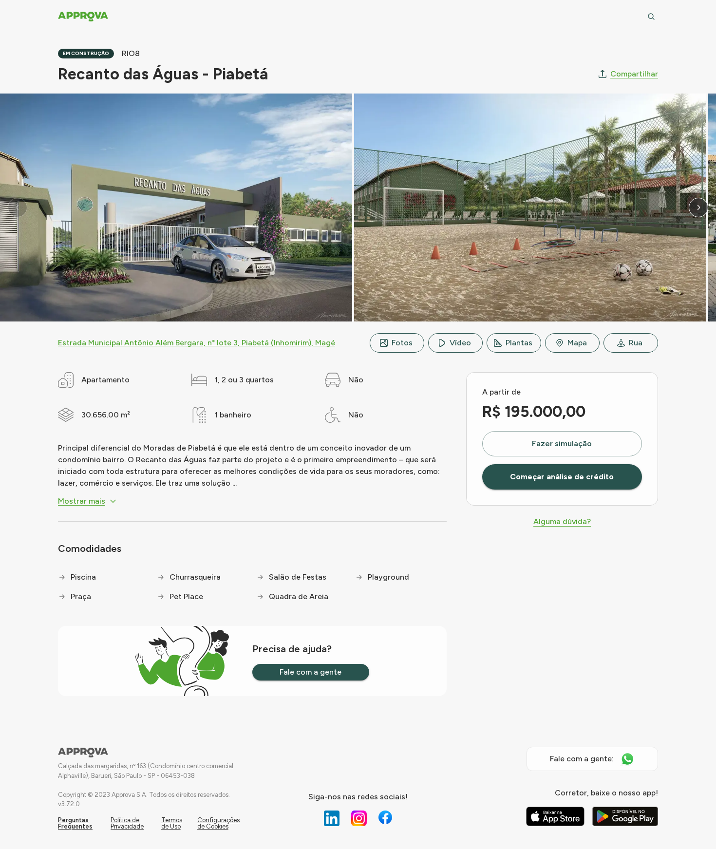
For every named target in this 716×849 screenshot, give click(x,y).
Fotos (402, 342)
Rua (635, 342)
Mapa (577, 342)
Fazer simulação (562, 443)
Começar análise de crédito (562, 476)
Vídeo (460, 342)
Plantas (519, 342)
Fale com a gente (310, 672)
